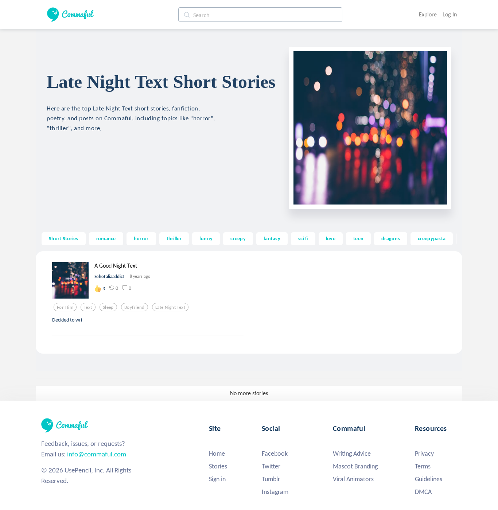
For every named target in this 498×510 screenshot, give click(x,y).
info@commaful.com (96, 454)
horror (141, 238)
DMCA (423, 492)
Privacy (424, 453)
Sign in (217, 479)
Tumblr (271, 479)
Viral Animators (353, 479)
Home (217, 453)
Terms (423, 466)
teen (358, 238)
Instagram (275, 492)
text (88, 307)
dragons (390, 238)
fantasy (272, 238)
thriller (174, 238)
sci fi (303, 238)
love (330, 238)
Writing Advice (352, 453)
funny (206, 238)
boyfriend (134, 307)
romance (106, 238)
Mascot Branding (355, 466)
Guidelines (428, 479)
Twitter (271, 466)
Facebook (275, 453)
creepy (238, 238)
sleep (108, 307)
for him (65, 307)
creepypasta (432, 238)
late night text (170, 307)
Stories (218, 466)
